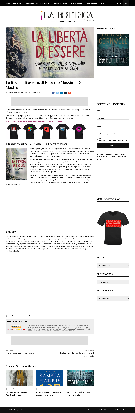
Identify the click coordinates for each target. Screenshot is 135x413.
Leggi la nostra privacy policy (107, 134)
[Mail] (69, 93)
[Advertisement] (49, 101)
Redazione (23, 92)
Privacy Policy (122, 410)
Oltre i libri (92, 3)
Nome (99, 111)
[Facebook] (114, 3)
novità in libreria (45, 316)
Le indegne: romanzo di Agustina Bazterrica (16, 393)
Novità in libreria (60, 3)
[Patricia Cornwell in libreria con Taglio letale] (80, 385)
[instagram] (121, 3)
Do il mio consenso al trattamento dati (113, 140)
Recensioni (16, 3)
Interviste (29, 3)
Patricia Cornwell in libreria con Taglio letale (79, 393)
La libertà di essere (34, 316)
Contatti (99, 410)
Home (7, 3)
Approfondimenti (43, 3)
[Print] (65, 93)
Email (99, 126)
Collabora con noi (110, 410)
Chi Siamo (91, 410)
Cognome (101, 118)
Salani (53, 316)
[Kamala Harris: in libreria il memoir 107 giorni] (49, 385)
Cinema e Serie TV (77, 3)
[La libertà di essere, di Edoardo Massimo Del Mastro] (50, 77)
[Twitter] (117, 3)
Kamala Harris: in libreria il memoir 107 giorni (48, 393)
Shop (103, 3)
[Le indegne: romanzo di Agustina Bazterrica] (19, 385)
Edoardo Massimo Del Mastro (17, 316)
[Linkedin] (61, 93)
